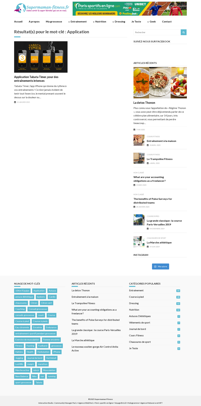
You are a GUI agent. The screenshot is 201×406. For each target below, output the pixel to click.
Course (51, 315)
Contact (167, 21)
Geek (153, 21)
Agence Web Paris (86, 403)
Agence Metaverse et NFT (152, 403)
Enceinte (37, 327)
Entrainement (79, 21)
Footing (30, 345)
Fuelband (42, 345)
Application (39, 290)
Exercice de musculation (27, 339)
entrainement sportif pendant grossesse (35, 333)
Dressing (120, 21)
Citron (34, 302)
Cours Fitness (153, 136)
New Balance (21, 376)
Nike (34, 376)
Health (30, 351)
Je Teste (136, 21)
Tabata (38, 382)
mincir (36, 370)
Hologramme (133, 403)
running (52, 376)
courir (41, 315)
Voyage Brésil (120, 403)
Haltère (19, 351)
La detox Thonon (144, 102)
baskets (41, 296)
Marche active (22, 370)
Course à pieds (40, 321)
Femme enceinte (51, 339)
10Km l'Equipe (22, 290)
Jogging (19, 358)
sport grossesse (23, 382)
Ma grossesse (54, 21)
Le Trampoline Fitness (160, 158)
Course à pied (153, 216)
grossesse (56, 345)
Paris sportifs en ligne (104, 403)
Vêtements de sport (139, 322)
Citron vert (46, 302)
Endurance (51, 327)
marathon (42, 364)
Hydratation (43, 351)
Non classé (138, 173)
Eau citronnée (22, 327)
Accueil (18, 21)
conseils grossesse (24, 315)
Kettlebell (51, 358)
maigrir (30, 364)
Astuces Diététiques (140, 316)
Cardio (52, 296)
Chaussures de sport (156, 238)
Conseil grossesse (38, 309)
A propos (34, 21)
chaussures (21, 302)
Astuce (52, 290)
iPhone (56, 351)
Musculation (49, 370)
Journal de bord (34, 358)
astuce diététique (24, 296)
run (42, 376)
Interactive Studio (45, 403)
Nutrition (100, 21)
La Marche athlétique (159, 242)
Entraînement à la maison (161, 140)
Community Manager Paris (65, 403)
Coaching (20, 309)
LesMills (19, 364)
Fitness (19, 345)
